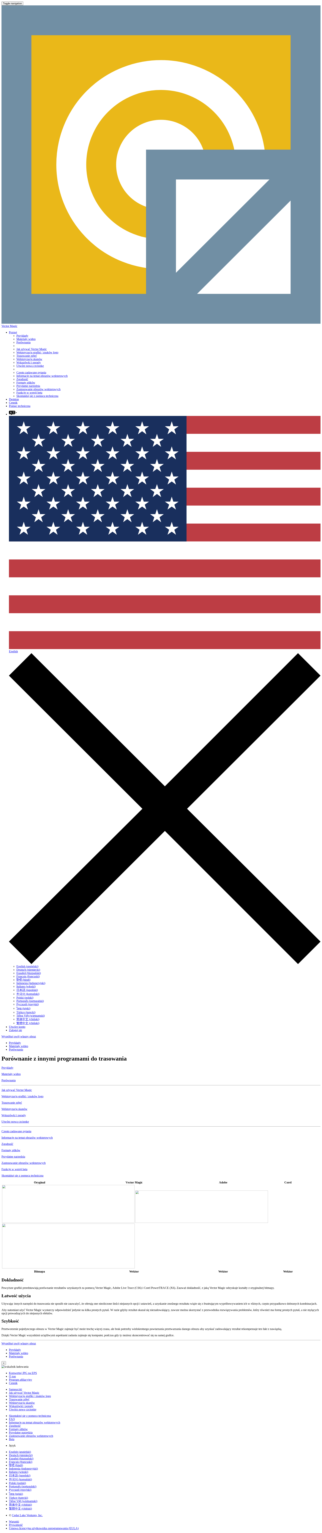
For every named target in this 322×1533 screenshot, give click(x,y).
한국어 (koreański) (27, 993)
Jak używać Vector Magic (31, 349)
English (13, 651)
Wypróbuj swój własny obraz (18, 1036)
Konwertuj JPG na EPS (23, 1373)
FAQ (12, 1419)
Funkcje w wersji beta (29, 392)
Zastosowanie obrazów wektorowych (38, 389)
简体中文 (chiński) (27, 1019)
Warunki (14, 1521)
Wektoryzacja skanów (29, 359)
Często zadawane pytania (31, 372)
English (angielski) (27, 966)
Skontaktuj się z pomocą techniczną (37, 396)
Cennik (13, 402)
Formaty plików (25, 382)
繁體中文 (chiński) (27, 1023)
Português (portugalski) (30, 1001)
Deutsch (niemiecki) (28, 969)
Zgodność (22, 379)
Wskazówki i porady (28, 362)
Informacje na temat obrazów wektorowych (42, 375)
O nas (12, 1376)
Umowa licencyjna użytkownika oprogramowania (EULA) (44, 1528)
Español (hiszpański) (28, 973)
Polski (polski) (24, 997)
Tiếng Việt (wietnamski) (30, 1015)
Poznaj (13, 332)
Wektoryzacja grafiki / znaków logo (37, 352)
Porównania (23, 342)
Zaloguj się (15, 1030)
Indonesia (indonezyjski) (30, 983)
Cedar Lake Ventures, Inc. (27, 1515)
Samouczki (15, 1389)
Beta (11, 1439)
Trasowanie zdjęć (26, 355)
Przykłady (22, 335)
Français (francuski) (28, 976)
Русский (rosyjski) (27, 1004)
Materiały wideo (26, 339)
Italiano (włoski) (26, 986)
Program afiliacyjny (20, 1379)
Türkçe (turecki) (25, 1012)
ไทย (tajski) (23, 1008)
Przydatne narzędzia (28, 385)
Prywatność (16, 1524)
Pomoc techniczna (19, 406)
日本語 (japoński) (27, 990)
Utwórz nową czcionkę (30, 365)
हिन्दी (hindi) (23, 979)
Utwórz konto (17, 1026)
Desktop (14, 399)
